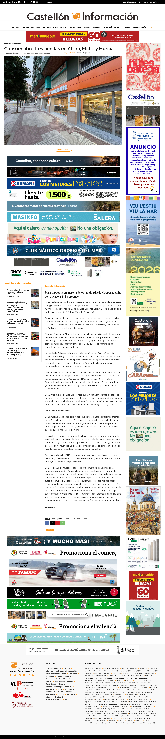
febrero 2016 (99, 711)
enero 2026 (153, 668)
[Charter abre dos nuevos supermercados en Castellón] (35, 293)
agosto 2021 (136, 687)
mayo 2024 (139, 675)
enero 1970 (141, 723)
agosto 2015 (89, 713)
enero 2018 (152, 701)
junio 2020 (130, 692)
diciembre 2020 (136, 690)
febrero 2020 (99, 694)
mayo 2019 (127, 697)
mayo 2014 (88, 718)
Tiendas (85, 519)
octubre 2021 (113, 687)
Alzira (53, 519)
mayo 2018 (115, 701)
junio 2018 (106, 701)
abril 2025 (97, 673)
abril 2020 (148, 692)
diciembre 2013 (137, 718)
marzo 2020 (89, 694)
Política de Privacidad (81, 737)
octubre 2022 (133, 682)
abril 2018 (124, 701)
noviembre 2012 (131, 723)
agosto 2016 (112, 708)
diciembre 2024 (137, 673)
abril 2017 (97, 706)
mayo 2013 (139, 720)
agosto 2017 (136, 704)
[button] (151, 27)
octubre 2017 (113, 704)
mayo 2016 (138, 708)
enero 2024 (109, 678)
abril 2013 (148, 720)
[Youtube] (34, 2)
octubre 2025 (113, 671)
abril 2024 (148, 675)
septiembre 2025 (125, 671)
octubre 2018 (133, 699)
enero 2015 (152, 713)
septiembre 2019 (90, 697)
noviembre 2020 (148, 690)
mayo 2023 (129, 680)
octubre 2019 (143, 694)
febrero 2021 (116, 690)
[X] (52, 523)
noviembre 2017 (102, 704)
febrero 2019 (89, 699)
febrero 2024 (99, 678)
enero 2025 (126, 673)
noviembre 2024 (149, 673)
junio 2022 (106, 685)
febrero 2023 (89, 682)
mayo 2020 (139, 692)
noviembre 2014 (102, 716)
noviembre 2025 (102, 671)
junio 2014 (154, 716)
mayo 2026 (115, 668)
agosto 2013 (112, 720)
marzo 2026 (133, 668)
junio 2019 (119, 697)
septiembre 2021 (125, 687)
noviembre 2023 (132, 678)
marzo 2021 (106, 690)
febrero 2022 (144, 685)
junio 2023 (120, 680)
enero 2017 (125, 706)
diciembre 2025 (90, 671)
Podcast (49, 2)
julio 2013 (121, 720)
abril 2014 (97, 718)
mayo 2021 (88, 690)
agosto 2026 (89, 668)
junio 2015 (106, 713)
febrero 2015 (143, 713)
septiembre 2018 (144, 699)
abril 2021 (97, 690)
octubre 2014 (113, 716)
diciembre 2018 (109, 699)
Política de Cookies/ (95, 737)
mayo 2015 (115, 713)
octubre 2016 (89, 708)
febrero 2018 (143, 701)
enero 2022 (153, 685)
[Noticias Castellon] (82, 16)
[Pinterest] (57, 523)
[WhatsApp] (62, 523)
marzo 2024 (89, 678)
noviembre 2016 (148, 706)
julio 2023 (111, 680)
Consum (67, 519)
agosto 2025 (137, 671)
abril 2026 (124, 668)
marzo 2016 (89, 711)
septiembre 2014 (125, 716)
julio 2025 (146, 671)
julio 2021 (145, 687)
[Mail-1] (37, 2)
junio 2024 (130, 675)
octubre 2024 (89, 675)
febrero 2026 (144, 668)
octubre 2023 (143, 678)
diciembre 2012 (119, 723)
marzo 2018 (133, 701)
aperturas (59, 519)
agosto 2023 (102, 680)
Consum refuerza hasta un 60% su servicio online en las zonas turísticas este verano (18, 322)
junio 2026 (106, 668)
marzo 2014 (106, 718)
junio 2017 (153, 704)
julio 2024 (122, 675)
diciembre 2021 (90, 687)
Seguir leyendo (63, 149)
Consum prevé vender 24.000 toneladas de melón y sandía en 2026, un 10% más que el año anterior (18, 337)
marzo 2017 (106, 706)
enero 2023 (99, 682)
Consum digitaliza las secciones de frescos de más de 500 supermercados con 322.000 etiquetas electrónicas (17, 307)
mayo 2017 (88, 706)
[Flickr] (28, 675)
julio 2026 (98, 668)
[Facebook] (24, 2)
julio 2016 (121, 708)
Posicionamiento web (109, 737)
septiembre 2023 (90, 680)
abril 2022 (124, 685)
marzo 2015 (133, 713)
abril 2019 (137, 697)
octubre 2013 (89, 720)
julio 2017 (145, 704)
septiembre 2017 (125, 704)
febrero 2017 (116, 706)
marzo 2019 (145, 697)
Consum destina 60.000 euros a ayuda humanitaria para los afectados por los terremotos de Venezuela (18, 352)
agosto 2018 (89, 701)
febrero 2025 (116, 673)
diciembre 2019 (119, 694)
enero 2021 (125, 690)
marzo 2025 (106, 673)
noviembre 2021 (102, 687)
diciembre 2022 (110, 682)
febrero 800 (151, 723)
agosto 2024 (113, 675)
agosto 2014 (137, 716)
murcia (79, 519)
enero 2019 (98, 699)
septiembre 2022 (145, 682)
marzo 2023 (147, 680)
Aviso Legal (69, 737)
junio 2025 (154, 671)
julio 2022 (98, 685)
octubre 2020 (89, 692)
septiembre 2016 (101, 708)
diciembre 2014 (90, 716)
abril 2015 (124, 713)
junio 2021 (153, 687)
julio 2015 (98, 713)
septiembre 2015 (153, 711)
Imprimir (50, 530)
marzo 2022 (133, 685)
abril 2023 (138, 680)
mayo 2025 (88, 673)
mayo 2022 (115, 685)
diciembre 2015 (119, 711)
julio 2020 (122, 692)
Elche (73, 519)
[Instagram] (31, 2)
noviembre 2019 (131, 694)
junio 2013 (130, 720)
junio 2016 (129, 708)
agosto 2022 (89, 685)
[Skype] (33, 675)
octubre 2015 (142, 711)
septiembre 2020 (101, 692)
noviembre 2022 (122, 682)
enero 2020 (109, 694)
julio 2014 (146, 716)
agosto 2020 (113, 692)
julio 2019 (111, 697)
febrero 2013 (99, 723)
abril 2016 (147, 708)
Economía (8, 43)
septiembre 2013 (101, 720)
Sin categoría (16, 43)
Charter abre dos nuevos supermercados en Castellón (18, 292)
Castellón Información (55, 286)
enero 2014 (126, 718)
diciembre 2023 (120, 678)
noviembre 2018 (121, 699)
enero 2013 (108, 723)
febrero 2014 (116, 718)
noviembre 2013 (149, 718)
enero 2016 (108, 711)
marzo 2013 (89, 723)
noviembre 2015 (131, 711)
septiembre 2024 (101, 675)
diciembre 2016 (136, 706)
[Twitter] (28, 2)
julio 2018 (98, 701)
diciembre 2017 (90, 704)
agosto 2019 (102, 697)
